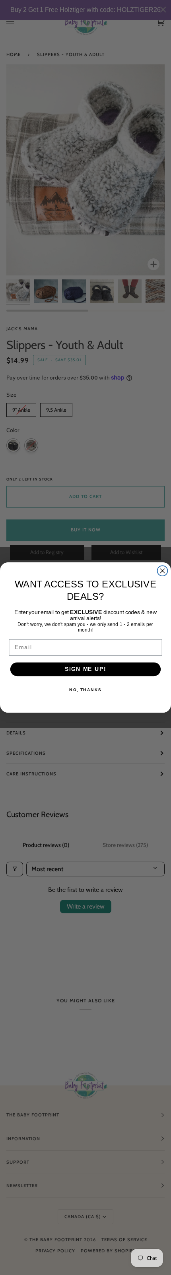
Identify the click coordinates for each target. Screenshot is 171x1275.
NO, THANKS (85, 690)
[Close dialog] (162, 571)
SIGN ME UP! (85, 669)
